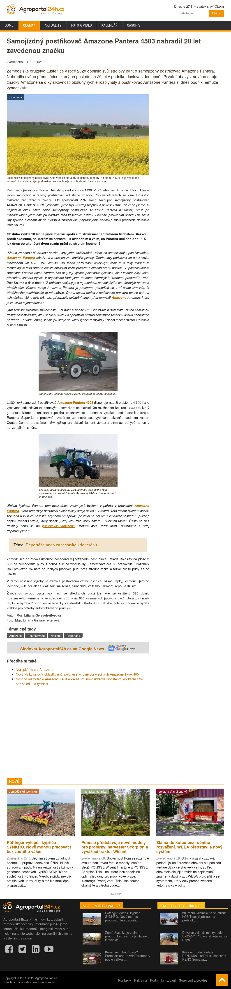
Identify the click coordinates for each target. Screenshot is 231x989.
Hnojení (56, 635)
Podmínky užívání (163, 980)
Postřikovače (36, 635)
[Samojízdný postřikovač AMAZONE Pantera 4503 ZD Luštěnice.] (78, 389)
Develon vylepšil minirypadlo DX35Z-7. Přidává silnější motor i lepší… (204, 936)
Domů (9, 25)
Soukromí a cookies (193, 980)
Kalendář (109, 25)
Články (29, 25)
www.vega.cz (49, 982)
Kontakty (124, 980)
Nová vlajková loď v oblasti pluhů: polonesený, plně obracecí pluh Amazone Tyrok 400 (77, 674)
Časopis (133, 25)
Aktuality (53, 25)
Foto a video (81, 25)
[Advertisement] (78, 731)
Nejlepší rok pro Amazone (34, 669)
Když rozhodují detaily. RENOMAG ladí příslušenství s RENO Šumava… (204, 956)
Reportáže (73, 635)
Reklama (140, 980)
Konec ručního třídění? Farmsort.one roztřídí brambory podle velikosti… (127, 956)
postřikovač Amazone (58, 525)
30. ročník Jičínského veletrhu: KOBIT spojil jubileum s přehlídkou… (204, 916)
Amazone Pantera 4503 (75, 402)
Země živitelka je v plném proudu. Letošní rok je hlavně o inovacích (127, 936)
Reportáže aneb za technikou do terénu (61, 544)
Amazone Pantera (21, 257)
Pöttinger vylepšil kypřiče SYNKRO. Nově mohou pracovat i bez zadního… (123, 916)
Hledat (216, 13)
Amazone (119, 297)
